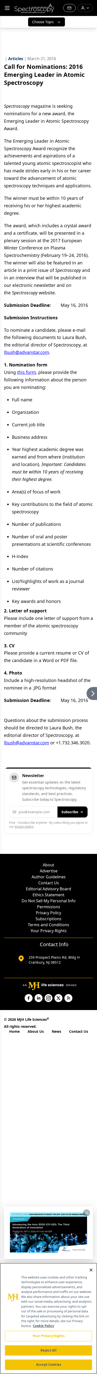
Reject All (48, 1350)
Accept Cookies (48, 1364)
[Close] (91, 1269)
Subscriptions (48, 918)
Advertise (48, 871)
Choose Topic (43, 21)
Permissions (48, 907)
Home (14, 1031)
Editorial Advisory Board (48, 889)
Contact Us (48, 883)
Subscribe (69, 811)
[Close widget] (86, 1212)
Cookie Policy (43, 1326)
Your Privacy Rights (49, 930)
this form (26, 372)
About (48, 865)
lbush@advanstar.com (26, 352)
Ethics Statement (48, 895)
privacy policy (24, 826)
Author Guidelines (49, 877)
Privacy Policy (48, 913)
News (56, 1031)
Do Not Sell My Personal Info (49, 901)
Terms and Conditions (48, 924)
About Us (36, 1031)
